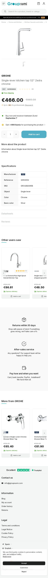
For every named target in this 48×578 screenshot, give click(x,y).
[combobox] (24, 11)
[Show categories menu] (3, 3)
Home (3, 22)
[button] (26, 89)
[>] (44, 273)
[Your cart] (38, 3)
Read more (7, 556)
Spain (7, 544)
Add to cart (34, 134)
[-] (4, 134)
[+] (16, 134)
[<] (3, 273)
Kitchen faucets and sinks (33, 22)
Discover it (29, 105)
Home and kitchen (15, 22)
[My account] (44, 3)
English (8, 548)
